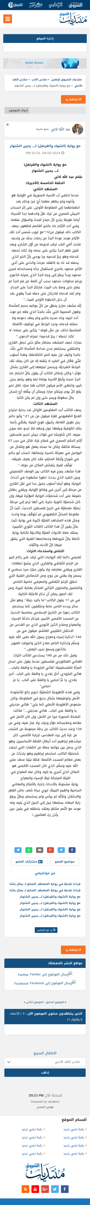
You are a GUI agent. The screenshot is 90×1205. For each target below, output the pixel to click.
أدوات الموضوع (18, 110)
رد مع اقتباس (45, 930)
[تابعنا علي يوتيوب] (35, 1189)
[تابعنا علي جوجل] (45, 1189)
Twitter (23, 975)
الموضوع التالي (34, 1002)
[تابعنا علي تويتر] (55, 1189)
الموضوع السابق (55, 1002)
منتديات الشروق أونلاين (66, 79)
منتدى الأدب (39, 79)
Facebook (21, 983)
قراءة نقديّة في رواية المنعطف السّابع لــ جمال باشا (45, 884)
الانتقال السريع (45, 1053)
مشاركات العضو (27, 861)
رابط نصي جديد (73, 1129)
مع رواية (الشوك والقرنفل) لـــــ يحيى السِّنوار (50, 896)
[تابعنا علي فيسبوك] (65, 1189)
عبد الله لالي (60, 129)
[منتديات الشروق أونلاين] (73, 24)
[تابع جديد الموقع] (25, 1189)
